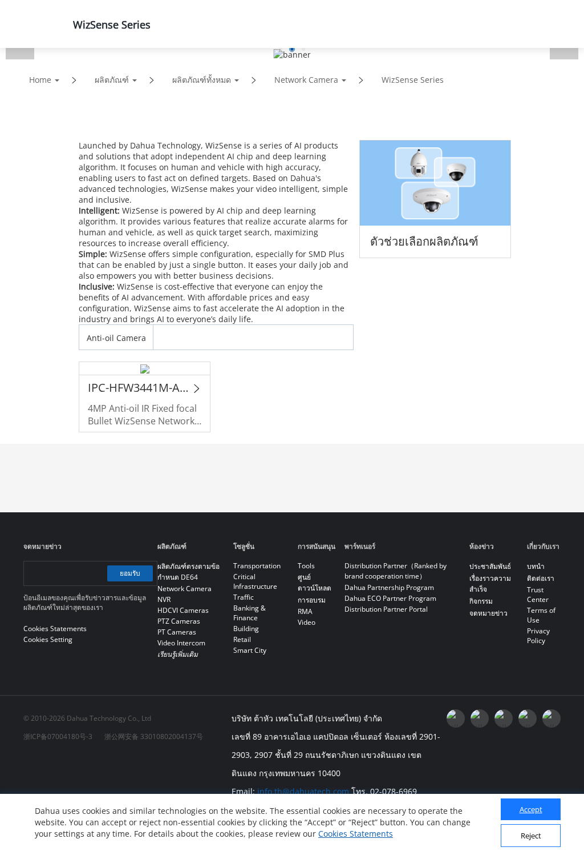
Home (40, 79)
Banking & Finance (249, 613)
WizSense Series (413, 79)
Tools (306, 566)
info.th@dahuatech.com (303, 791)
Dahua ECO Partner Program (390, 598)
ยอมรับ (130, 573)
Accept (531, 809)
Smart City (249, 650)
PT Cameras (176, 632)
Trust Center (538, 594)
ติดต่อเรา (540, 578)
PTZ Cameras (178, 621)
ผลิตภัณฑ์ (112, 79)
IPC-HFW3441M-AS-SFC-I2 (139, 387)
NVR (164, 599)
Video (306, 622)
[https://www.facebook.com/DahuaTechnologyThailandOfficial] (456, 718)
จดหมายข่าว (488, 613)
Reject (531, 835)
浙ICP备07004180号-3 (57, 736)
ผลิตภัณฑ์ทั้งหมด (201, 79)
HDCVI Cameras (183, 610)
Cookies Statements (355, 833)
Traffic (243, 597)
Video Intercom (181, 643)
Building (246, 628)
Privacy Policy (538, 635)
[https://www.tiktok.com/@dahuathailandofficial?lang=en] (551, 718)
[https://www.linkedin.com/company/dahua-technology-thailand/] (503, 718)
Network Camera (306, 79)
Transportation (257, 566)
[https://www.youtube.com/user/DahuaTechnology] (480, 718)
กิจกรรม (481, 601)
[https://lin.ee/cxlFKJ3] (527, 718)
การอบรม (312, 600)
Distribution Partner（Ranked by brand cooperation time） (395, 571)
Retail (242, 639)
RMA (305, 611)
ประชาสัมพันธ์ (490, 566)
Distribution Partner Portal (386, 609)
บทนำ (536, 566)
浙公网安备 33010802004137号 (153, 736)
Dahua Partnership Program (389, 587)
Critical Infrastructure (255, 581)
